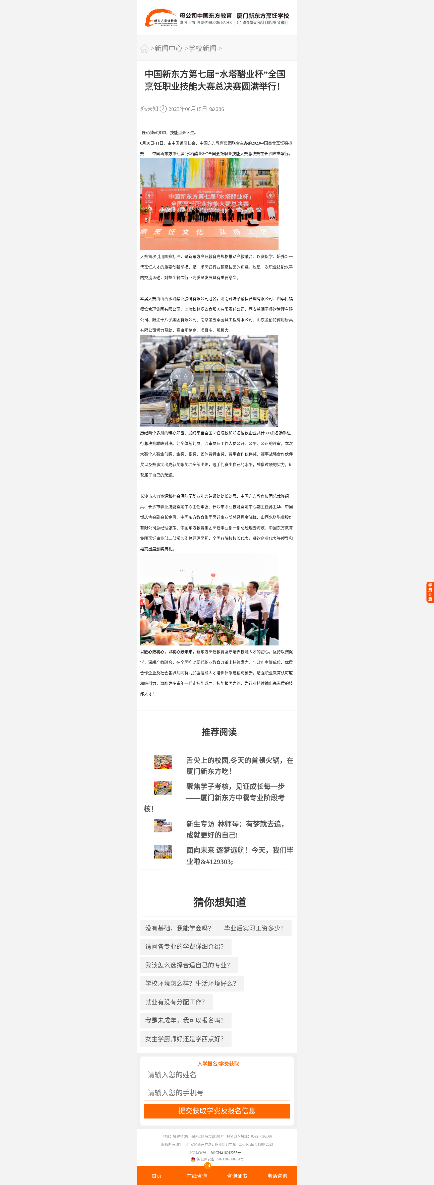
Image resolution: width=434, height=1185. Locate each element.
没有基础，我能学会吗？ (179, 928)
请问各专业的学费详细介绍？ (186, 946)
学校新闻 (202, 48)
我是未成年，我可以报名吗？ (186, 1020)
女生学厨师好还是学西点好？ (186, 1039)
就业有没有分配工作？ (176, 1002)
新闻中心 (168, 48)
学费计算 (430, 592)
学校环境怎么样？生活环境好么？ (192, 983)
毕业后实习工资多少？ (255, 928)
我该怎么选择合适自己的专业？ (189, 965)
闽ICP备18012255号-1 (227, 1153)
